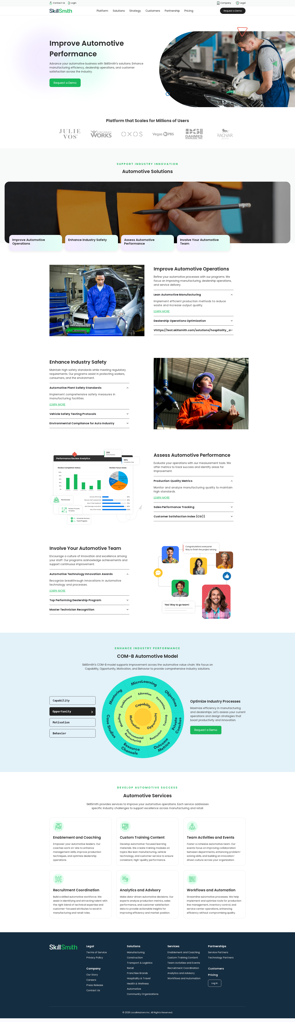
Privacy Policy (94, 957)
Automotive (134, 989)
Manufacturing (136, 952)
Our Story (92, 974)
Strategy (135, 11)
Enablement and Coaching (183, 952)
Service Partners (218, 952)
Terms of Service (96, 952)
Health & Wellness (138, 983)
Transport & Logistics (139, 963)
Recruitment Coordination (183, 968)
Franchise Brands (137, 973)
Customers (153, 11)
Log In (215, 983)
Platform (102, 11)
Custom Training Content (182, 957)
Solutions (119, 11)
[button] (224, 3)
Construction (135, 957)
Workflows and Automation (183, 978)
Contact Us (93, 990)
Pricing (188, 11)
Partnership (172, 11)
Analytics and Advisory (181, 973)
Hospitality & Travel (138, 978)
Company (225, 2)
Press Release (94, 985)
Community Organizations (142, 994)
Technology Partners (221, 957)
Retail (130, 968)
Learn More (162, 311)
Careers (91, 980)
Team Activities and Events (183, 963)
